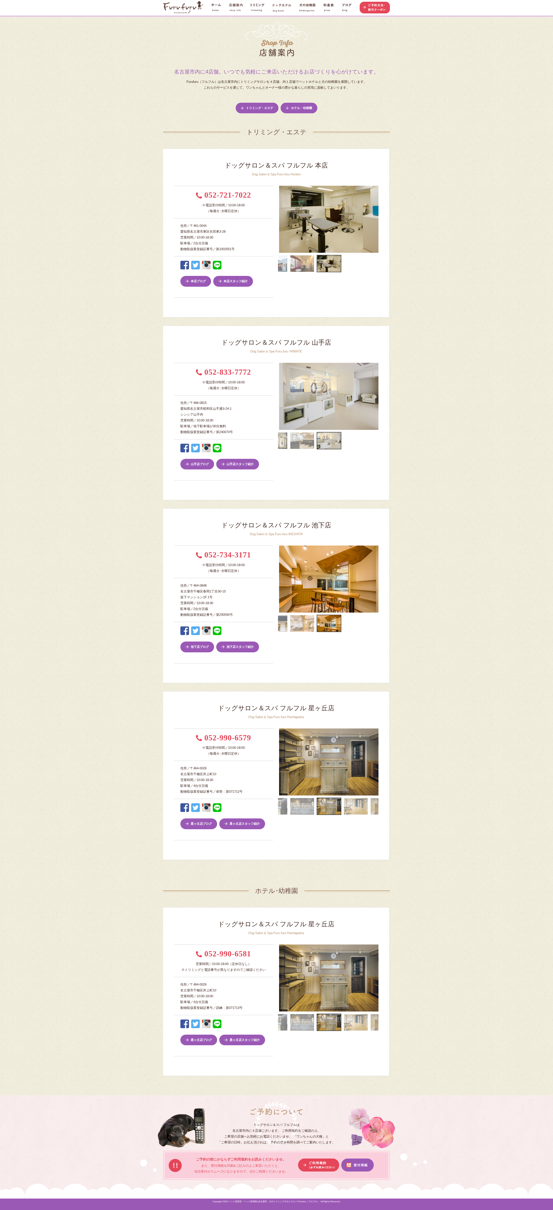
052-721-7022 (226, 195)
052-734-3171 (226, 555)
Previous (276, 219)
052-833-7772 (226, 372)
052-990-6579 (226, 737)
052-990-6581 (226, 953)
